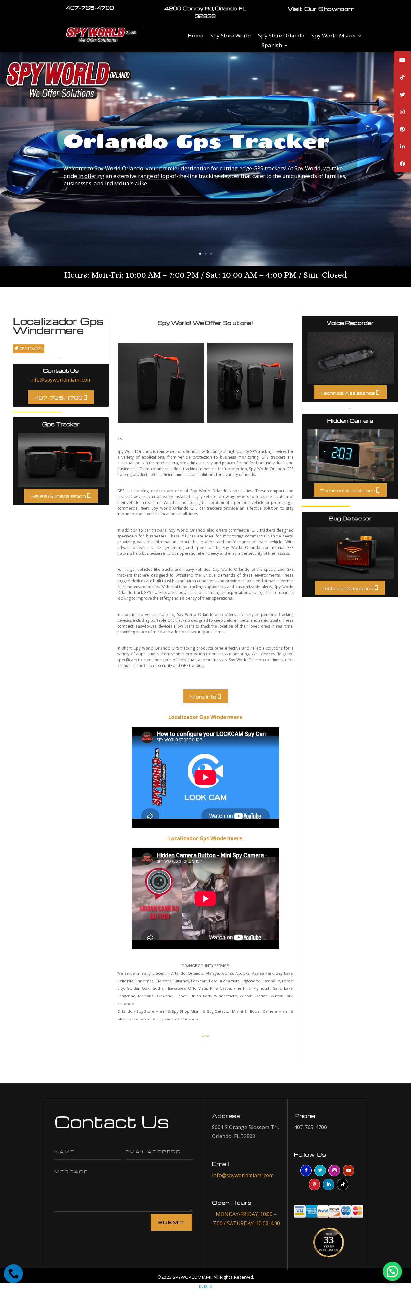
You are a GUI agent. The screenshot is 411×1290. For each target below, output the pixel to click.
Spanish (272, 46)
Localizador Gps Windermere (205, 716)
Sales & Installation (58, 496)
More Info (202, 697)
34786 (205, 1036)
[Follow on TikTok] (342, 1184)
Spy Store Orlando (281, 36)
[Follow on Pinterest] (314, 1184)
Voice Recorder (350, 358)
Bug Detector (350, 553)
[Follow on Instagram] (334, 1170)
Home (195, 36)
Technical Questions (347, 588)
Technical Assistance (347, 392)
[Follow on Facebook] (306, 1170)
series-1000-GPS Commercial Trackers (161, 383)
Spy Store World (230, 36)
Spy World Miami (333, 36)
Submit (171, 1222)
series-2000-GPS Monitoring (250, 383)
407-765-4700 (58, 398)
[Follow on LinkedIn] (328, 1184)
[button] (391, 1209)
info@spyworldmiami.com (61, 379)
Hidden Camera (350, 455)
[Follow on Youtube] (348, 1170)
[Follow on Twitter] (320, 1170)
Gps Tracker (61, 460)
